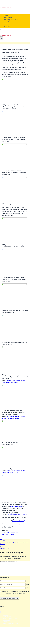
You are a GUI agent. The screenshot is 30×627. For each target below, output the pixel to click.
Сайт (27, 588)
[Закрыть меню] (0, 612)
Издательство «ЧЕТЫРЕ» (10, 19)
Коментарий (4, 577)
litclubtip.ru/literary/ (18, 521)
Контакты (6, 26)
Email (27, 584)
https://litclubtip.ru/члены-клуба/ (17, 514)
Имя (27, 581)
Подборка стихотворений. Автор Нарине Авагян (14, 542)
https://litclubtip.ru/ (16, 506)
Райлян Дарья (4, 547)
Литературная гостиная (10, 25)
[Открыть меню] (1, 38)
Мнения (5, 23)
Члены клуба (6, 21)
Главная (5, 15)
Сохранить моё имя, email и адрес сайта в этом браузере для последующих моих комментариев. (15, 593)
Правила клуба (7, 17)
